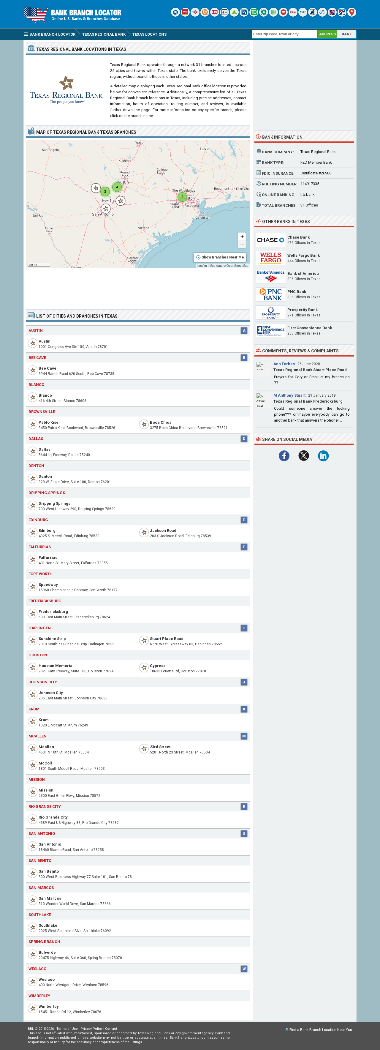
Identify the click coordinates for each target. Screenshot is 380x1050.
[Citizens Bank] (263, 15)
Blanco (45, 395)
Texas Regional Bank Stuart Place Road (310, 370)
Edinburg (38, 520)
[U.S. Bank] (214, 15)
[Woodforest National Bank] (312, 15)
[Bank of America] (195, 15)
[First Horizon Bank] (342, 15)
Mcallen (37, 736)
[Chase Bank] (175, 15)
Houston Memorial (56, 665)
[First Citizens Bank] (332, 15)
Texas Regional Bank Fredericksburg (308, 401)
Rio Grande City (53, 817)
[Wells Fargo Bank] (185, 15)
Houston (37, 655)
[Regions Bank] (234, 15)
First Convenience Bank (309, 328)
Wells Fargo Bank (303, 255)
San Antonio (50, 844)
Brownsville (41, 411)
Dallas (44, 449)
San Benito (49, 871)
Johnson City (51, 692)
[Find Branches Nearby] (351, 15)
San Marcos (50, 898)
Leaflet (202, 266)
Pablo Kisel (49, 422)
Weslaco (47, 979)
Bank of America (303, 273)
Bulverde (47, 952)
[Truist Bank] (224, 15)
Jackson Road (163, 530)
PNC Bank (296, 291)
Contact (111, 1029)
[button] (117, 198)
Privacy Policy (91, 1029)
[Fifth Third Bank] (244, 15)
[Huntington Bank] (273, 15)
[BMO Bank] (283, 15)
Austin (44, 341)
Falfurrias (48, 557)
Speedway (48, 584)
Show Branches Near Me (223, 257)
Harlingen (39, 628)
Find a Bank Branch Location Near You (320, 1030)
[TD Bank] (253, 15)
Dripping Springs (54, 503)
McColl (45, 763)
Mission (46, 790)
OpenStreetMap (237, 266)
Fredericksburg (53, 611)
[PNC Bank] (204, 15)
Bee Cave (47, 368)
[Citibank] (322, 15)
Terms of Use (67, 1029)
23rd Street (160, 747)
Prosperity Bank (302, 310)
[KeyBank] (293, 15)
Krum (44, 720)
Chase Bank (298, 237)
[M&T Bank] (302, 15)
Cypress (157, 665)
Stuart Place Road (166, 638)
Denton (45, 476)
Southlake (48, 925)
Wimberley (49, 1006)
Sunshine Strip (52, 638)
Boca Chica (161, 422)
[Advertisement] (138, 289)
